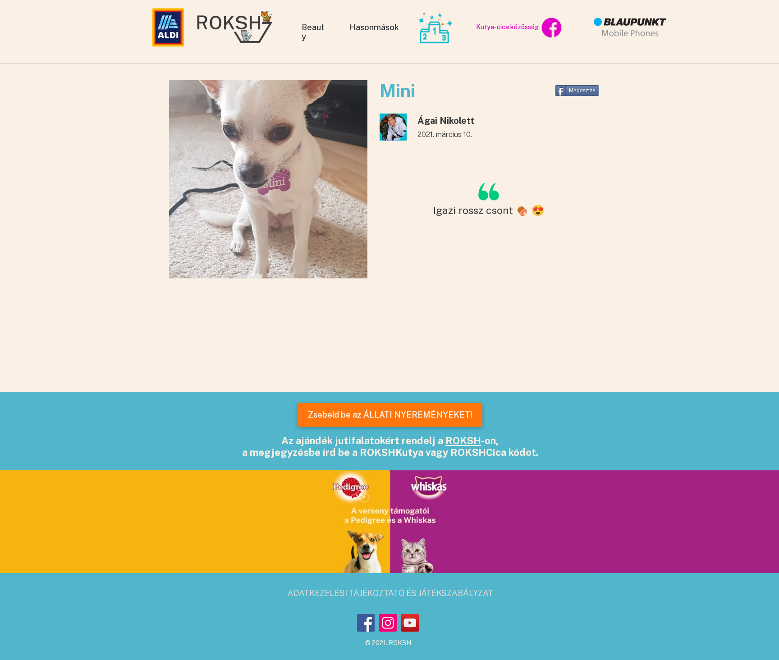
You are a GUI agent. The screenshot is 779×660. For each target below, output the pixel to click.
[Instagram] (388, 623)
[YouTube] (410, 623)
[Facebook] (366, 623)
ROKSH (463, 440)
